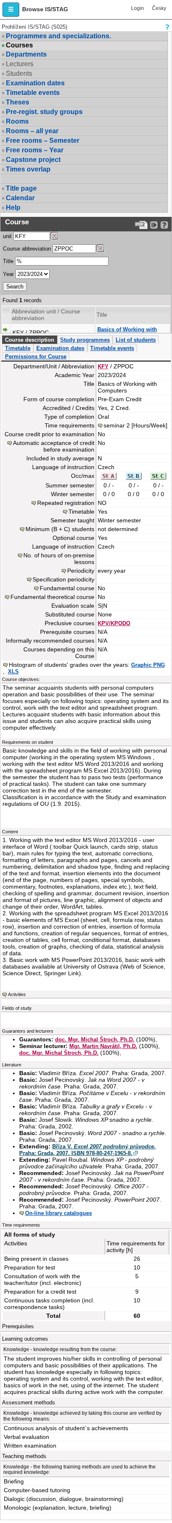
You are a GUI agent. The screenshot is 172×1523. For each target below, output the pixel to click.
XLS (13, 671)
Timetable (17, 348)
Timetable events (33, 92)
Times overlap (28, 169)
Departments (26, 54)
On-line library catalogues (58, 1213)
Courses (19, 45)
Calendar (20, 197)
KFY (103, 366)
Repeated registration (65, 502)
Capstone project (33, 159)
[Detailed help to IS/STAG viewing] (164, 225)
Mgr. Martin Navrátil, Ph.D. (103, 1046)
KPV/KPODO (114, 623)
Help (13, 207)
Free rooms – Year (34, 150)
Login (137, 8)
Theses (17, 102)
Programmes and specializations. (58, 36)
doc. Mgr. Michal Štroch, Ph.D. (94, 1039)
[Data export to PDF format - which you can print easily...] (141, 225)
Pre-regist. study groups (44, 111)
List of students (136, 340)
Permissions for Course (35, 356)
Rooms (17, 121)
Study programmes (85, 340)
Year (8, 274)
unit (7, 236)
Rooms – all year (32, 130)
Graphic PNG (148, 665)
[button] (11, 9)
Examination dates (35, 83)
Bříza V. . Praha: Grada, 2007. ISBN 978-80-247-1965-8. (87, 1149)
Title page (21, 188)
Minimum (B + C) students (59, 529)
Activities (17, 994)
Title (8, 261)
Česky (159, 8)
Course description (29, 340)
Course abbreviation (27, 249)
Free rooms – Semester (42, 140)
